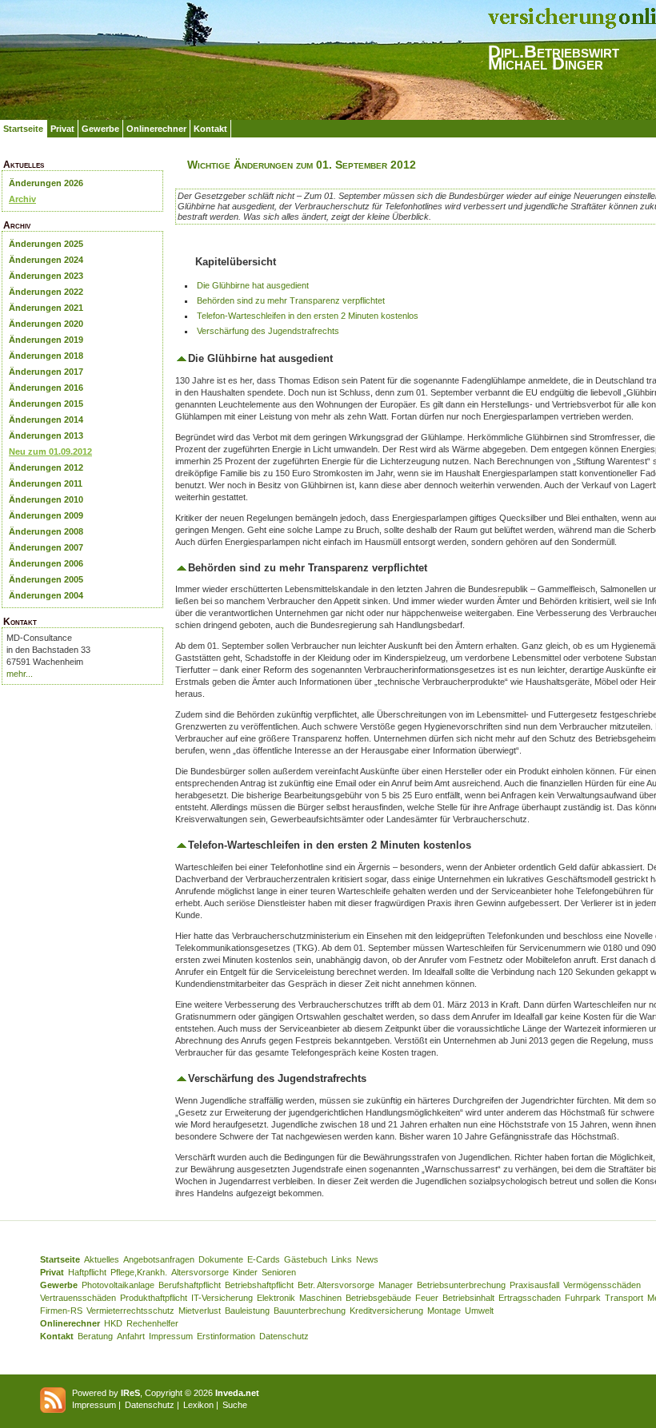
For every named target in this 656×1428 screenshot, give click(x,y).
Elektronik (276, 1298)
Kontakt (210, 128)
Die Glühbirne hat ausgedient (253, 285)
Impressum (171, 1336)
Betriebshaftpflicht (259, 1285)
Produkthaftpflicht (153, 1298)
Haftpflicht (87, 1272)
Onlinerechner (156, 128)
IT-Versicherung (222, 1298)
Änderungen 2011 (45, 483)
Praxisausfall (534, 1285)
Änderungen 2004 (46, 595)
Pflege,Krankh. (138, 1272)
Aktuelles (101, 1259)
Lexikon (198, 1405)
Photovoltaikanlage (118, 1285)
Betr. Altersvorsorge (336, 1285)
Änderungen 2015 (46, 403)
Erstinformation (226, 1336)
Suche (234, 1405)
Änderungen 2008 (46, 531)
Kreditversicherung (386, 1310)
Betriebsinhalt (468, 1298)
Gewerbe (100, 128)
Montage (444, 1310)
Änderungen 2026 (46, 183)
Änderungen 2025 (46, 244)
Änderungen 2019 (46, 339)
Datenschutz (284, 1336)
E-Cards (263, 1259)
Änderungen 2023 (46, 275)
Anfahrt (131, 1336)
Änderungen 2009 (46, 515)
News (367, 1259)
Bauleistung (247, 1310)
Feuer (426, 1298)
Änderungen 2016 (46, 387)
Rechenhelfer (152, 1323)
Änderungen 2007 (46, 547)
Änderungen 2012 (46, 467)
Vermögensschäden (602, 1285)
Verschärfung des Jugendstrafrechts (268, 331)
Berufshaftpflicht (189, 1285)
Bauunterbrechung (310, 1310)
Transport (624, 1298)
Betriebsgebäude (378, 1298)
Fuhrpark (583, 1298)
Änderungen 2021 (46, 307)
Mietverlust (199, 1310)
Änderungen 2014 (46, 419)
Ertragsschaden (529, 1298)
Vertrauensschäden (78, 1298)
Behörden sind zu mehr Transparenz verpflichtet (291, 300)
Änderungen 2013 (46, 435)
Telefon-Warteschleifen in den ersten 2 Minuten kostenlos (307, 315)
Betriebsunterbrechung (461, 1285)
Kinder (245, 1272)
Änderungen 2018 (46, 355)
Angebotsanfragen (158, 1259)
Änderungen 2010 (46, 499)
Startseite (23, 128)
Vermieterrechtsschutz (130, 1310)
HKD (113, 1323)
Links (341, 1259)
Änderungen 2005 (46, 579)
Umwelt (479, 1310)
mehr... (19, 673)
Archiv (22, 199)
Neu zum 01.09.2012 (50, 451)
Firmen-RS (61, 1310)
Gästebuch (305, 1259)
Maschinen (320, 1298)
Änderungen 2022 (46, 291)
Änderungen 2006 (46, 563)
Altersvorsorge (200, 1272)
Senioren (279, 1272)
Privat (62, 128)
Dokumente (220, 1259)
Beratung (95, 1336)
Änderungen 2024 (46, 260)
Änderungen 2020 (46, 323)
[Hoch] (181, 358)
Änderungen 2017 (46, 371)
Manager (395, 1285)
